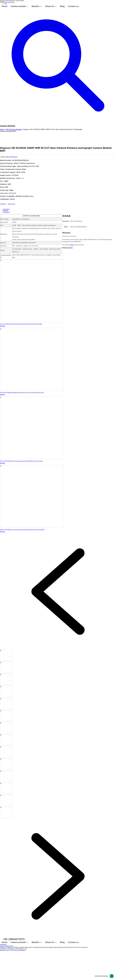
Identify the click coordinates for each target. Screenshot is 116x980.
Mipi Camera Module (14, 129)
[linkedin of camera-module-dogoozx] (2, 2)
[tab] (59, 209)
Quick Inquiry (11, 204)
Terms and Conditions (19, 950)
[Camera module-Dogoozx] (1, 2)
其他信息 (5, 210)
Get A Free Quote (9, 2)
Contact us (73, 6)
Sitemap (2, 950)
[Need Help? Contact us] (112, 976)
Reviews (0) (6, 212)
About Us (49, 6)
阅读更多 (2, 326)
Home (4, 6)
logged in (72, 245)
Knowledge (3, 944)
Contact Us (3, 204)
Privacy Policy (9, 950)
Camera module (18, 6)
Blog (62, 6)
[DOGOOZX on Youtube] (4, 2)
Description (6, 209)
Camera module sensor (6, 946)
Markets (35, 6)
